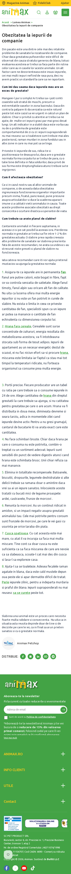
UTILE (8, 785)
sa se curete (21, 592)
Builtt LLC (53, 859)
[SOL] (42, 823)
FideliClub (44, 3)
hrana (64, 352)
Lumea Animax (21, 22)
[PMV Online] (13, 823)
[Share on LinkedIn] (38, 656)
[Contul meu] (47, 12)
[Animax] (22, 684)
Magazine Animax (18, 3)
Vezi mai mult (10, 738)
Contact (10, 801)
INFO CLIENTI (14, 770)
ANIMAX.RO (13, 754)
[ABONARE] (63, 710)
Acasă (5, 22)
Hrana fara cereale (18, 326)
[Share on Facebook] (23, 656)
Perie (5, 582)
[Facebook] (6, 868)
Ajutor (65, 3)
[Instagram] (15, 868)
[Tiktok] (33, 868)
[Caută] (39, 12)
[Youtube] (24, 868)
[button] (55, 12)
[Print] (53, 656)
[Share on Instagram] (30, 656)
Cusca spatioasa (16, 533)
